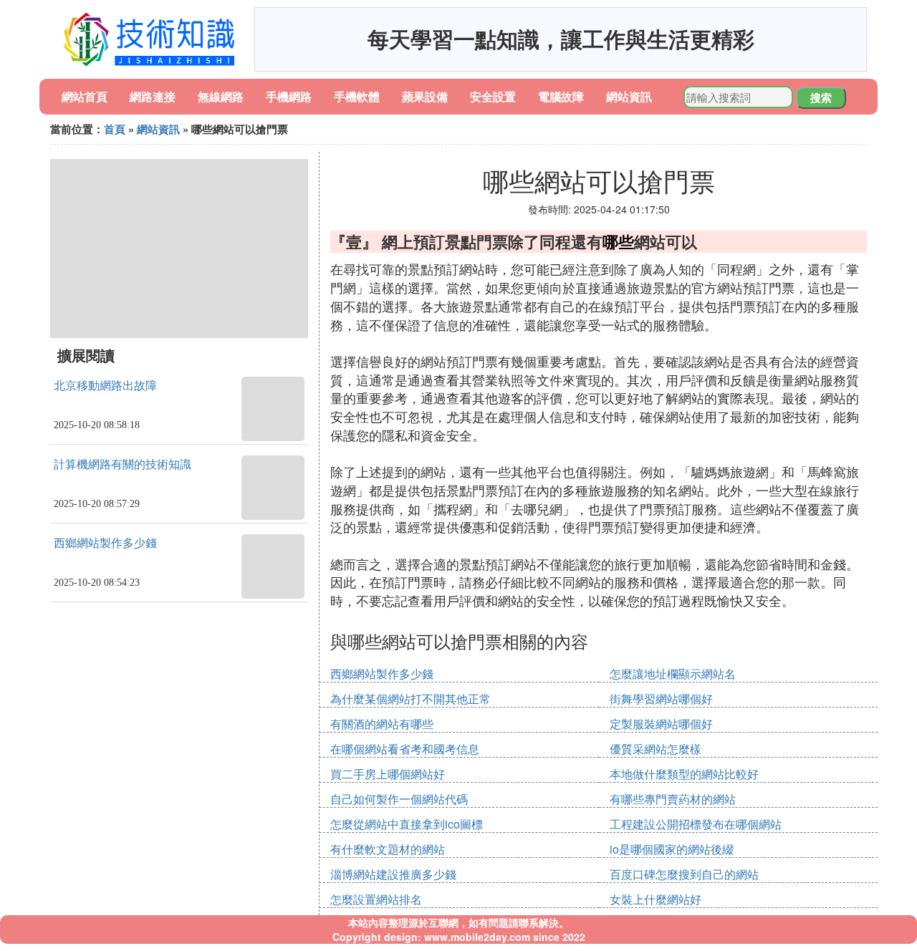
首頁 (114, 129)
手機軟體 (357, 96)
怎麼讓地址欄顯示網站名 (673, 673)
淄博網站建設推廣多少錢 (393, 874)
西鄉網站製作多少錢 (105, 543)
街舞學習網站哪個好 (661, 698)
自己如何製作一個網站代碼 (399, 799)
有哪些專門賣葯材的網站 (673, 799)
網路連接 (153, 96)
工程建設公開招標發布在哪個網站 (696, 824)
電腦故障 (561, 96)
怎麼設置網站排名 (376, 899)
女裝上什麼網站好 (655, 899)
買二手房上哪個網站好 (387, 774)
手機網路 (289, 96)
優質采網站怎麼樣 (655, 748)
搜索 (821, 97)
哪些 (618, 241)
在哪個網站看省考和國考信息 (404, 748)
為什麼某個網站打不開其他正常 (410, 698)
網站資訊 (629, 96)
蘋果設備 (425, 96)
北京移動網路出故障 (105, 386)
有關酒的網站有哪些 (381, 723)
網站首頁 (84, 96)
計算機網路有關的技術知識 (122, 464)
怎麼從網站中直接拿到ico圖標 (406, 824)
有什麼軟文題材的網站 (387, 849)
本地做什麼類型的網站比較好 (684, 774)
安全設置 (493, 96)
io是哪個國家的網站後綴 (672, 849)
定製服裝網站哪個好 (661, 723)
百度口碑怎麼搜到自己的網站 (684, 874)
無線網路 (221, 96)
